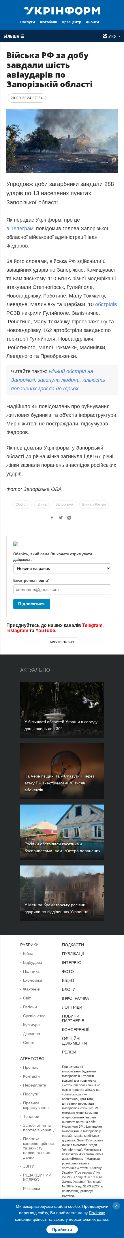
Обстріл (22, 504)
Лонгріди (72, 1007)
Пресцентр (71, 22)
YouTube (45, 630)
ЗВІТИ (29, 1166)
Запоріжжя (64, 504)
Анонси (92, 22)
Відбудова (32, 962)
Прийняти (62, 1229)
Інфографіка (75, 998)
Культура (31, 1024)
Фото (68, 971)
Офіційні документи (74, 1040)
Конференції (75, 1029)
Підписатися (31, 603)
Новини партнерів (73, 1018)
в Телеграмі (20, 228)
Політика (31, 971)
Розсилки (31, 1188)
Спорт (29, 1042)
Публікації (73, 953)
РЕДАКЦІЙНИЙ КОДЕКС (37, 1177)
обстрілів (106, 304)
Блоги (69, 989)
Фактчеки (31, 989)
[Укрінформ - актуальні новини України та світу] (62, 10)
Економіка (32, 980)
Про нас (30, 1067)
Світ (27, 998)
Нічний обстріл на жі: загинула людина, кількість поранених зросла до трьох (58, 379)
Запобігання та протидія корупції (39, 1127)
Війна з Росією (94, 504)
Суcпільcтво (34, 1016)
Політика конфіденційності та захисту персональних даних (39, 1148)
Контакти (31, 1076)
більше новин (62, 642)
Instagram (17, 630)
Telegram (92, 625)
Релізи (69, 1052)
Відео (68, 980)
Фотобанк (48, 22)
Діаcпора (31, 1033)
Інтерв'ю (71, 962)
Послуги (27, 22)
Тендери (31, 1116)
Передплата (34, 1085)
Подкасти (73, 945)
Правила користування (36, 1105)
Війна (42, 504)
